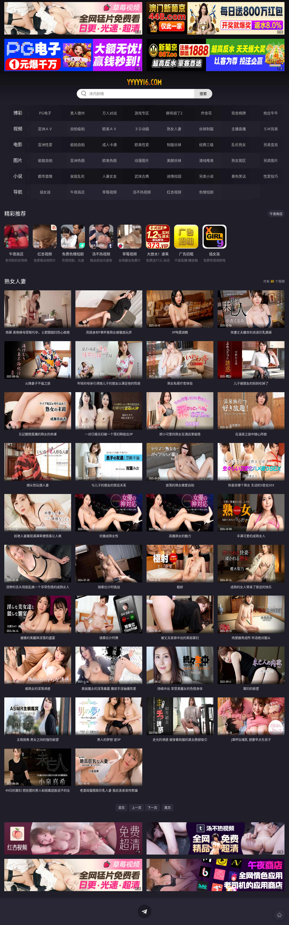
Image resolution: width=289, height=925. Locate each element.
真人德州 (77, 113)
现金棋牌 (238, 113)
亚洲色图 (77, 160)
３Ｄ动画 (142, 128)
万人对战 (109, 113)
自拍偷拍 (77, 128)
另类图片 (270, 160)
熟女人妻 (174, 128)
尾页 (167, 807)
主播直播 (238, 128)
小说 (17, 176)
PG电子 (45, 113)
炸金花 (206, 113)
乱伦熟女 (238, 144)
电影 (17, 145)
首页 (121, 807)
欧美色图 (109, 160)
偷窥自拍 (45, 160)
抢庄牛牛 (270, 113)
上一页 (136, 807)
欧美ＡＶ (109, 128)
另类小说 (206, 176)
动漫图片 (142, 160)
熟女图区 (238, 160)
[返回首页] (279, 915)
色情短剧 (206, 192)
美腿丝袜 (174, 160)
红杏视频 (174, 192)
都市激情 (45, 176)
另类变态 (270, 144)
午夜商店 (77, 192)
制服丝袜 (174, 144)
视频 (17, 129)
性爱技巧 (270, 176)
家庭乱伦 (77, 176)
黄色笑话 (238, 176)
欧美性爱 (142, 144)
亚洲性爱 (45, 144)
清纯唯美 (206, 160)
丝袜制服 (206, 128)
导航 (17, 192)
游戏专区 (142, 113)
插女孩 (45, 192)
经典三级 (206, 144)
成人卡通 (109, 144)
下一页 (152, 807)
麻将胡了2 (174, 113)
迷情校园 (174, 176)
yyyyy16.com (144, 82)
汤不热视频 (142, 192)
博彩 (17, 113)
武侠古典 (142, 176)
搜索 (203, 93)
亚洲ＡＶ (45, 128)
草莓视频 (109, 192)
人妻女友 (109, 176)
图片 (17, 160)
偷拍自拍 (77, 144)
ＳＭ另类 (270, 128)
